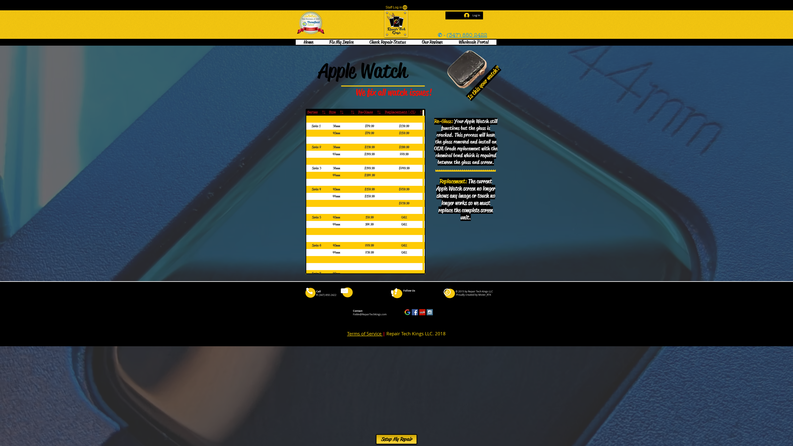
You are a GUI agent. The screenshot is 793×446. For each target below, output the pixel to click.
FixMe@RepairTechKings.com (370, 314)
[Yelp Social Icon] (422, 312)
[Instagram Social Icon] (430, 312)
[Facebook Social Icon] (415, 312)
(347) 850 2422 (467, 35)
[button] (341, 42)
